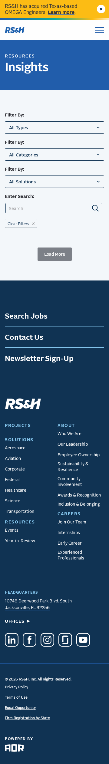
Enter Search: (19, 196)
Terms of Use (16, 697)
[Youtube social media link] (83, 640)
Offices (15, 621)
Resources (20, 55)
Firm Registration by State (27, 718)
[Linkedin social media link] (11, 640)
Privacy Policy (16, 687)
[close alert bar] (101, 9)
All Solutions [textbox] (22, 181)
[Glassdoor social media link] (65, 640)
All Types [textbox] (18, 127)
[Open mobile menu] (99, 30)
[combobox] (54, 127)
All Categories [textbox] (23, 154)
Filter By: (14, 114)
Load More (54, 254)
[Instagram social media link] (47, 640)
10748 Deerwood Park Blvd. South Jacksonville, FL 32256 (38, 604)
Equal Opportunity (20, 707)
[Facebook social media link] (29, 640)
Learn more (61, 12)
